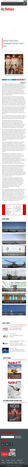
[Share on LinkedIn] (14, 79)
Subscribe (8, 453)
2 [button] (14, 30)
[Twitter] (6, 444)
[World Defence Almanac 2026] (14, 413)
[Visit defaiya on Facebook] (4, 79)
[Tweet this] (9, 79)
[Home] (7, 9)
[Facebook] (11, 444)
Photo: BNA (8, 51)
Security (18, 51)
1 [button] (12, 30)
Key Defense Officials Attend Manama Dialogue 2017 (18, 209)
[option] (13, 20)
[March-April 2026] (14, 370)
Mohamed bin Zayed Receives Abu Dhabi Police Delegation (9, 211)
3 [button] (16, 30)
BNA (4, 51)
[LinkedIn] (2, 444)
